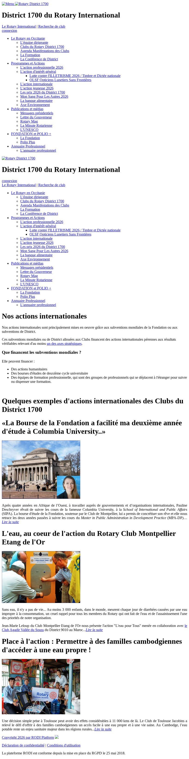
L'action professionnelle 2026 (41, 67)
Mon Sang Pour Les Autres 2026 (44, 96)
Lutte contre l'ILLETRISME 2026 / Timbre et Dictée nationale (75, 76)
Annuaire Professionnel (28, 146)
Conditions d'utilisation (63, 745)
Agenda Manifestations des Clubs (44, 51)
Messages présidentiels (36, 113)
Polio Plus (27, 142)
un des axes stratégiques (64, 344)
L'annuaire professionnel (38, 150)
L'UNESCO (29, 130)
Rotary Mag (29, 121)
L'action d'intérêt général (38, 72)
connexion (9, 30)
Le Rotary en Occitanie (28, 38)
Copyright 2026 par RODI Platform (28, 737)
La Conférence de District (39, 59)
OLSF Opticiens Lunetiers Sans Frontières (60, 80)
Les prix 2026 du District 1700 (42, 92)
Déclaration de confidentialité (23, 745)
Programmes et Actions (28, 63)
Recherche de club (51, 26)
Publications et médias (27, 109)
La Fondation (30, 138)
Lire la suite (10, 522)
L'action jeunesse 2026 (36, 88)
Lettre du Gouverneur (36, 117)
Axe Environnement (35, 105)
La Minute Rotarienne (36, 125)
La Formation (30, 55)
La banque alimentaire (36, 101)
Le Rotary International (19, 26)
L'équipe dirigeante (34, 42)
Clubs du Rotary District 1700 (42, 47)
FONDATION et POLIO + (31, 134)
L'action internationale (36, 84)
